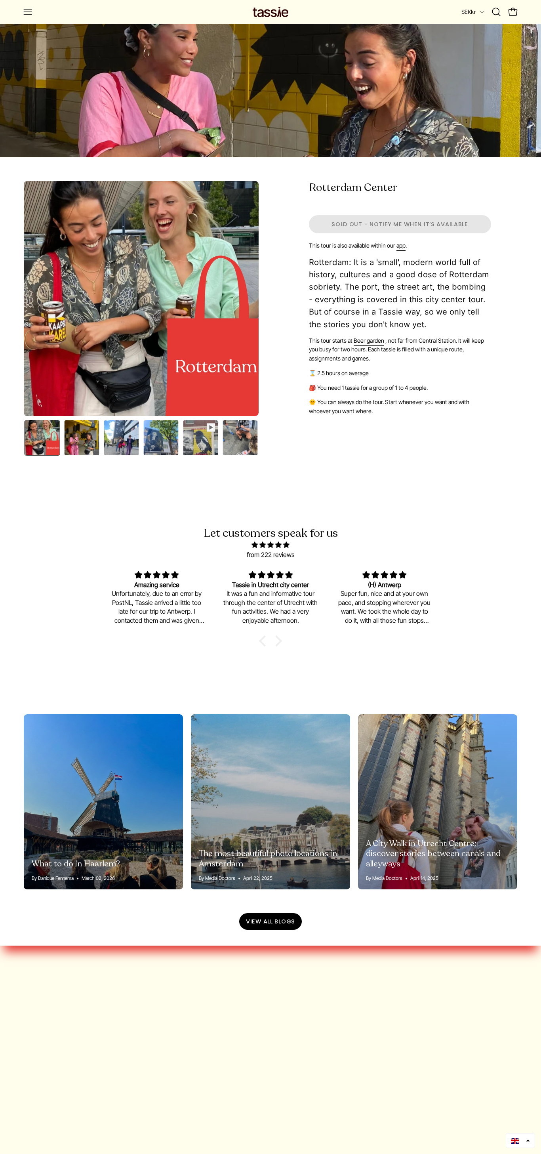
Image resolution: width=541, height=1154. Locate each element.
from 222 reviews (271, 555)
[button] (496, 12)
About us (36, 993)
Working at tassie (47, 1006)
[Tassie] (270, 12)
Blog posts (38, 1032)
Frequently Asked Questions (63, 1019)
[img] (270, 545)
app (401, 245)
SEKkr (468, 11)
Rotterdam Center (353, 187)
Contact (35, 1071)
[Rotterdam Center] (42, 438)
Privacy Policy (42, 1045)
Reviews (35, 1058)
